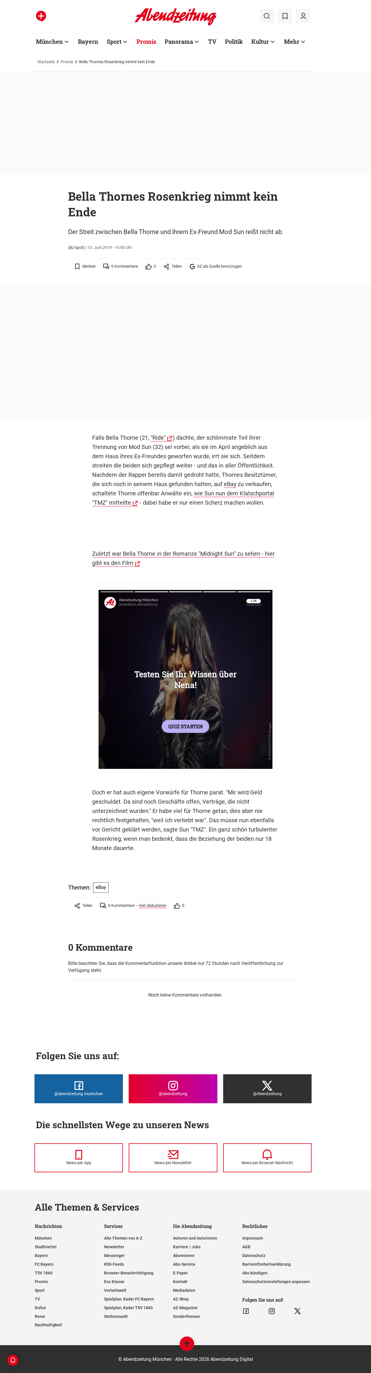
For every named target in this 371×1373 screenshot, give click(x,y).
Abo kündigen (255, 1273)
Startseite (46, 61)
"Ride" (158, 437)
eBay (230, 484)
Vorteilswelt (115, 1290)
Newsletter (114, 1247)
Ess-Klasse (114, 1281)
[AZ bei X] (297, 1311)
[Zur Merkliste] (285, 16)
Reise (40, 1316)
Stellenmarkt (116, 1316)
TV (212, 41)
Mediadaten (184, 1290)
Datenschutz (253, 1255)
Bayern (88, 41)
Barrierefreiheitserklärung (266, 1264)
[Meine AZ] (303, 16)
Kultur (260, 41)
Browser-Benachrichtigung (128, 1273)
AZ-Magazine (185, 1307)
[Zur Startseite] (175, 24)
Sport (114, 41)
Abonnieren (183, 1255)
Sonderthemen (186, 1316)
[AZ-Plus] (41, 16)
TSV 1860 (43, 1273)
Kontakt (180, 1281)
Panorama (179, 41)
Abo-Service (184, 1264)
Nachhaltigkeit (48, 1325)
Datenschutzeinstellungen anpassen (276, 1281)
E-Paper (180, 1273)
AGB (246, 1247)
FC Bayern (44, 1264)
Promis (146, 41)
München (49, 41)
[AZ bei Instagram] (271, 1311)
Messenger (114, 1255)
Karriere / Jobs (187, 1247)
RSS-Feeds (114, 1264)
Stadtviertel (46, 1247)
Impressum (252, 1238)
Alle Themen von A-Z (123, 1238)
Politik (234, 41)
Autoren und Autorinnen (195, 1238)
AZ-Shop (181, 1299)
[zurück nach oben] (187, 1346)
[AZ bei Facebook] (246, 1311)
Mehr (291, 41)
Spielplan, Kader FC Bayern (129, 1299)
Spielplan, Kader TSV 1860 (128, 1307)
